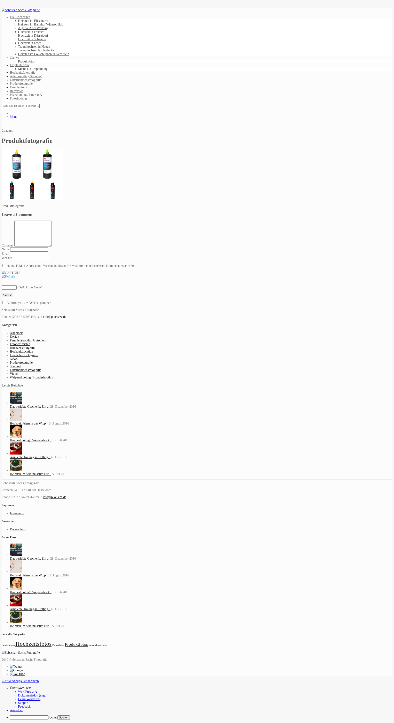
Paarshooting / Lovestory (26, 94)
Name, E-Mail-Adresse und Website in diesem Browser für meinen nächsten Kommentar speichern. (71, 265)
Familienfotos (18, 87)
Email (6, 253)
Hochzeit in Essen (29, 43)
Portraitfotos (58, 645)
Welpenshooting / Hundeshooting (31, 377)
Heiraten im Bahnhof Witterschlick (40, 24)
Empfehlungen (19, 65)
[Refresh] (8, 276)
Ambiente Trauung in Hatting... (30, 457)
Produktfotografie (21, 83)
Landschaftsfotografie (24, 355)
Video (14, 373)
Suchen (52, 717)
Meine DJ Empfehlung (33, 69)
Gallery (14, 57)
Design (14, 336)
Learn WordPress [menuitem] (29, 699)
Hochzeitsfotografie (22, 72)
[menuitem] (201, 688)
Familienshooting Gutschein (28, 340)
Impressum (17, 513)
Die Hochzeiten (20, 17)
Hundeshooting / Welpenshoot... (31, 440)
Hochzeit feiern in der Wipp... (29, 423)
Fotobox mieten (20, 344)
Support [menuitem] (23, 702)
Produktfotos (26, 61)
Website (7, 258)
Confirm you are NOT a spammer (28, 302)
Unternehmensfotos (98, 645)
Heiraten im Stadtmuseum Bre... (30, 474)
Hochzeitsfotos (33, 643)
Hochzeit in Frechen (31, 32)
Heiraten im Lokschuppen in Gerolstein (43, 54)
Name (6, 249)
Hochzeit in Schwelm (32, 39)
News (13, 359)
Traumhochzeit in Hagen (34, 46)
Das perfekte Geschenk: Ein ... (29, 406)
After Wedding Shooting (26, 76)
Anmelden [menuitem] (16, 710)
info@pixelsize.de (54, 316)
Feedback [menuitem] (24, 706)
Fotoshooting (18, 98)
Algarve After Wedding (33, 28)
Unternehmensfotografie (25, 80)
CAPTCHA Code (29, 287)
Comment (8, 245)
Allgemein (16, 333)
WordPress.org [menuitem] (27, 691)
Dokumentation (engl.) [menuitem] (32, 695)
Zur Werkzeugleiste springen (20, 681)
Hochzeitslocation (21, 351)
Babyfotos (16, 91)
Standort (15, 366)
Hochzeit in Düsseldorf (33, 35)
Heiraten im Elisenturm (33, 20)
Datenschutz (18, 529)
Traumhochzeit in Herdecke (36, 50)
